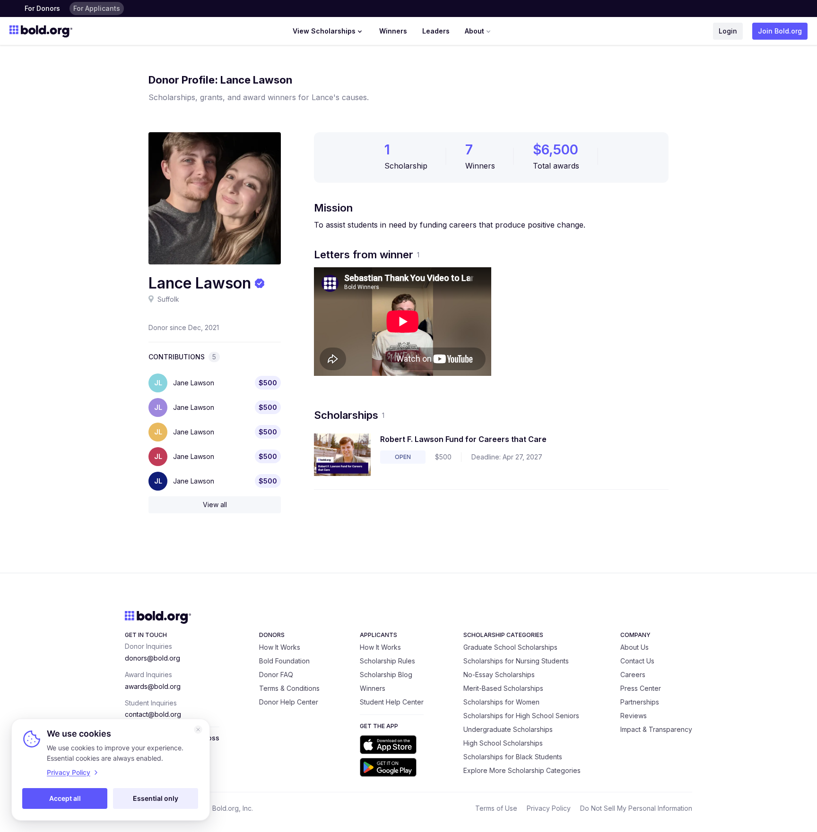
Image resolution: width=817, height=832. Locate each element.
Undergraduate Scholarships (508, 729)
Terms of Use (496, 808)
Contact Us (637, 661)
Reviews (633, 716)
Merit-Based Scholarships (503, 688)
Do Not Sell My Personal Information (636, 808)
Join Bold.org (780, 31)
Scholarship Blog (386, 675)
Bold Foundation (284, 661)
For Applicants (96, 8)
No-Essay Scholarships (499, 675)
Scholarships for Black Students (512, 757)
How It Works (279, 647)
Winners (393, 31)
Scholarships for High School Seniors (521, 716)
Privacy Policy (549, 808)
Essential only (155, 798)
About (474, 31)
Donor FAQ (276, 675)
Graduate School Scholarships (510, 647)
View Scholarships (324, 31)
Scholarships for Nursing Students (516, 661)
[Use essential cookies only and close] (198, 729)
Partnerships (639, 702)
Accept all (65, 798)
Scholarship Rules (387, 661)
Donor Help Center (288, 702)
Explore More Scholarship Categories (522, 770)
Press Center (640, 688)
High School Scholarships (503, 743)
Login (728, 31)
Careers (632, 675)
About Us (634, 647)
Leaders (436, 31)
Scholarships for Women (501, 702)
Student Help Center (392, 702)
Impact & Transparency (656, 729)
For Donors (42, 8)
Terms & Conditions (289, 688)
